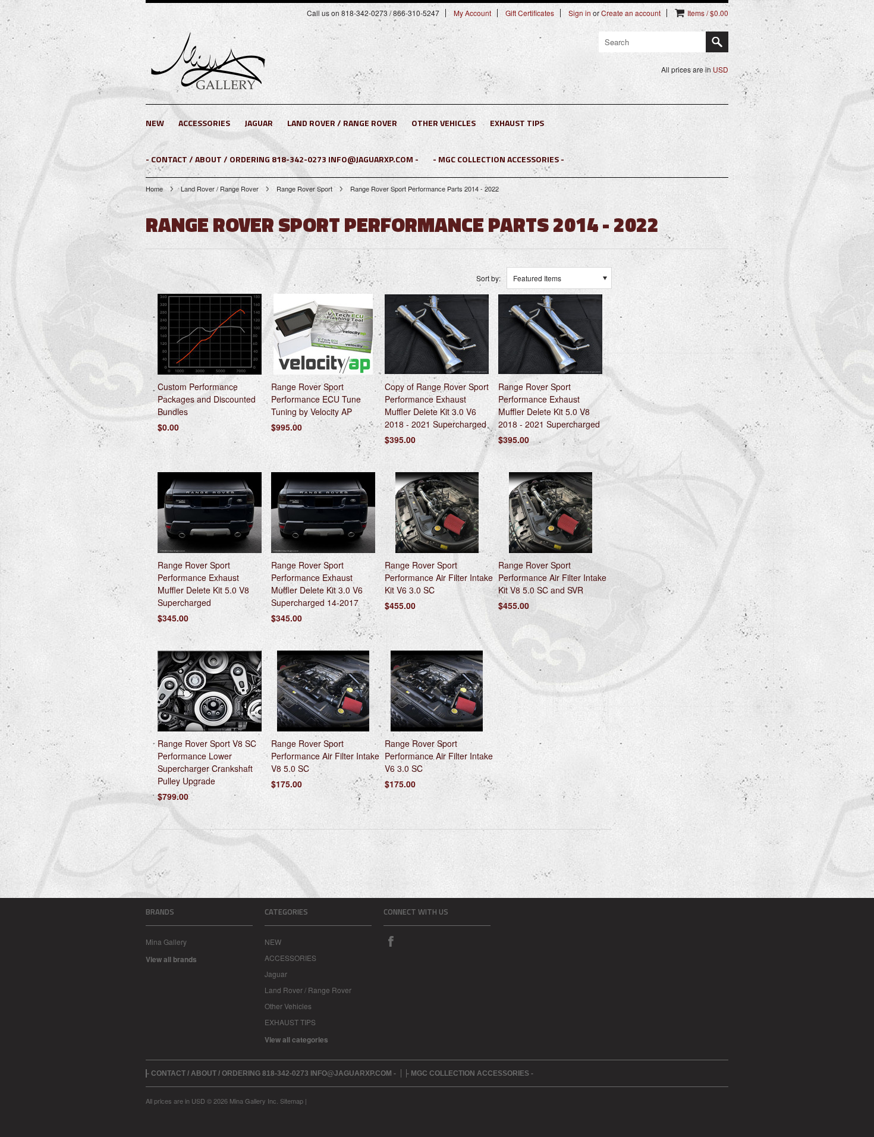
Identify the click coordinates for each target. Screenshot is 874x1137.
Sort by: (488, 278)
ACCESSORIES (204, 123)
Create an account (631, 13)
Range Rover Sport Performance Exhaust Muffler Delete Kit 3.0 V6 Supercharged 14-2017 (317, 583)
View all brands (171, 959)
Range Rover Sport (304, 188)
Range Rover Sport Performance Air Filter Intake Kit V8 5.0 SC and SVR (552, 577)
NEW (155, 123)
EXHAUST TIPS (517, 123)
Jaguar (258, 123)
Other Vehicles (443, 123)
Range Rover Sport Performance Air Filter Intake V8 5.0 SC (325, 755)
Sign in (579, 13)
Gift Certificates (529, 13)
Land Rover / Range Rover (342, 123)
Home (154, 188)
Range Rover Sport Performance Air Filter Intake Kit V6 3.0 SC (439, 577)
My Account (472, 13)
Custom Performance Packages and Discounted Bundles (207, 399)
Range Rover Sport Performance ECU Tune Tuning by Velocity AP (316, 399)
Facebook (390, 941)
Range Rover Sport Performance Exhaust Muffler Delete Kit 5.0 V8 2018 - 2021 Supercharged (549, 405)
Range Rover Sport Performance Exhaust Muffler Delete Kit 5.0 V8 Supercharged (203, 583)
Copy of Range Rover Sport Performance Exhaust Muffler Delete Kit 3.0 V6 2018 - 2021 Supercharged (437, 405)
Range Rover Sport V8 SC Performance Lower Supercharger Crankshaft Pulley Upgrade (207, 762)
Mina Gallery (166, 942)
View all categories (296, 1039)
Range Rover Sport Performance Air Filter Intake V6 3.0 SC (439, 755)
